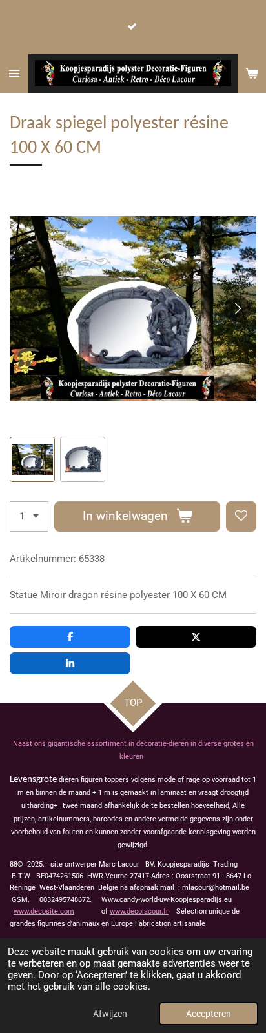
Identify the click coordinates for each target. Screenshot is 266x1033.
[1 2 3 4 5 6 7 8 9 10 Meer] (29, 516)
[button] (32, 459)
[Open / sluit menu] (14, 73)
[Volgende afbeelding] (237, 308)
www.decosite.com (44, 911)
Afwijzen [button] (110, 1013)
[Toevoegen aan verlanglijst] (241, 516)
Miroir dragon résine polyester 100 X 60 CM (133, 595)
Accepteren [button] (208, 1013)
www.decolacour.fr (139, 911)
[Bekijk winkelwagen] (252, 73)
